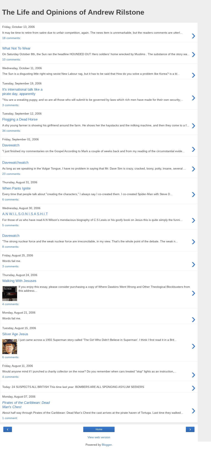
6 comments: (10, 199)
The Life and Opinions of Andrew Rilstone (73, 12)
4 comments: (10, 304)
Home (99, 429)
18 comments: (11, 38)
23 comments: (11, 173)
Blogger (107, 444)
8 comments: (10, 246)
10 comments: (11, 59)
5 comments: (10, 225)
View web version (99, 437)
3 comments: (10, 105)
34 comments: (11, 130)
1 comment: (10, 418)
